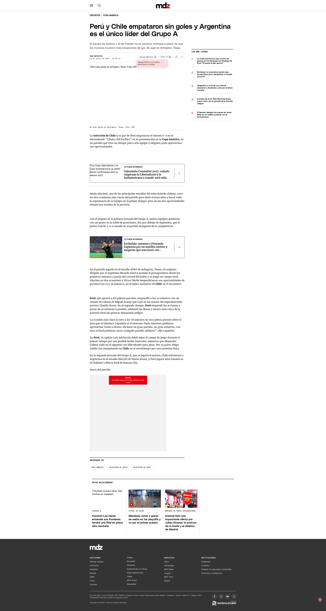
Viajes (129, 576)
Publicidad (205, 562)
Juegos (167, 573)
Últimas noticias (96, 562)
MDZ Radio (169, 569)
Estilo (92, 577)
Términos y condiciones (211, 573)
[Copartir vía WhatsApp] (176, 56)
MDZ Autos (132, 580)
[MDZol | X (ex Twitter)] (234, 596)
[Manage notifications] (320, 600)
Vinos (92, 581)
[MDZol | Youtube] (228, 596)
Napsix (167, 581)
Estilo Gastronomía (135, 573)
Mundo (93, 573)
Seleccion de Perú (142, 467)
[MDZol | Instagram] (221, 596)
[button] (91, 5)
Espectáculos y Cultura (137, 569)
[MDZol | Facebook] (215, 596)
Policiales (94, 569)
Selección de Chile (118, 467)
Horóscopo (169, 565)
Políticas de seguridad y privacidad (216, 569)
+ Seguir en (163, 57)
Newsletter (131, 584)
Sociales (93, 584)
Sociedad (131, 561)
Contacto (205, 565)
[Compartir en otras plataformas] (182, 56)
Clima (166, 562)
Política (130, 558)
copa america (97, 467)
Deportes (95, 15)
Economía (94, 565)
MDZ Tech (168, 577)
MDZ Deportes (96, 56)
